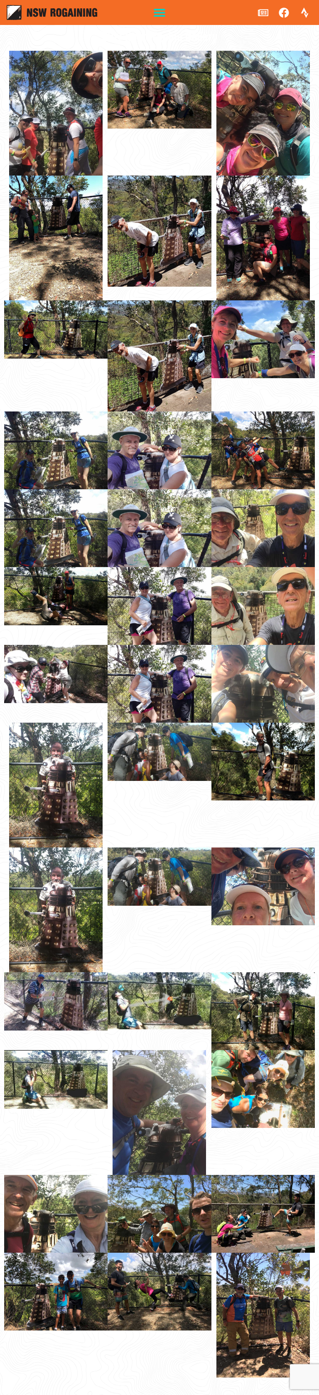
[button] (159, 12)
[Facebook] (283, 12)
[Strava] (304, 12)
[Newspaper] (263, 12)
